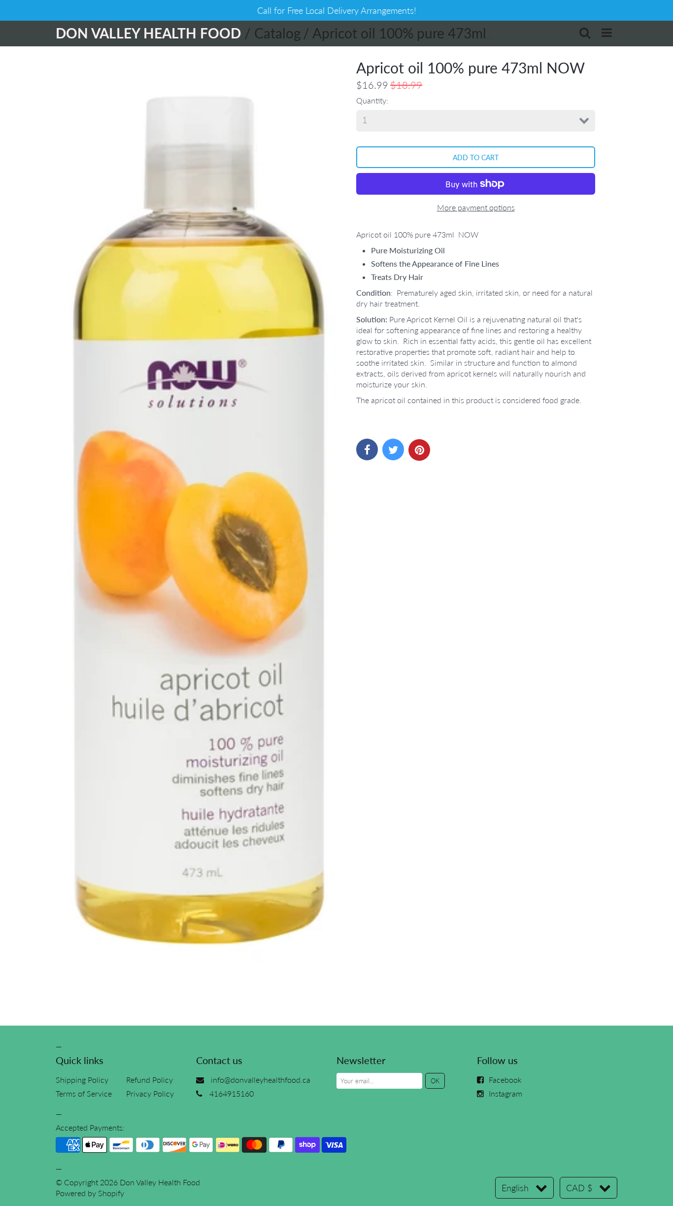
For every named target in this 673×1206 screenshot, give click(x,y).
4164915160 (231, 1093)
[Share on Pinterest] (419, 450)
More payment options (476, 207)
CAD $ (579, 1187)
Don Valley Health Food (160, 1182)
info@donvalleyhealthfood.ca (260, 1079)
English (515, 1187)
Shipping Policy (82, 1079)
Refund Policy (149, 1079)
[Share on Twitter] (393, 449)
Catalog (277, 33)
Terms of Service (84, 1093)
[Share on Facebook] (367, 449)
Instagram (505, 1093)
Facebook (505, 1079)
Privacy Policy (150, 1093)
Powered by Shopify (90, 1193)
